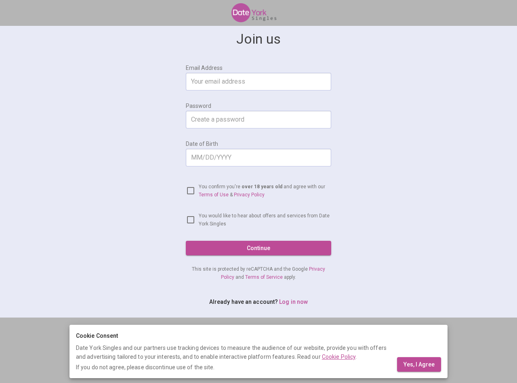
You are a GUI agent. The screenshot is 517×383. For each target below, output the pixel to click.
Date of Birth (202, 144)
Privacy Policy (249, 195)
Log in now (293, 302)
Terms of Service (264, 277)
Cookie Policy (338, 357)
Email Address (204, 68)
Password (198, 106)
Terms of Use (214, 195)
